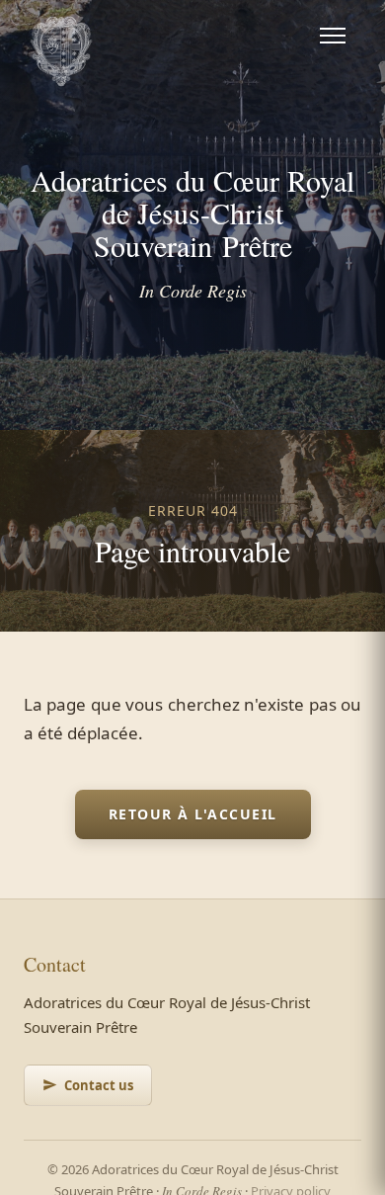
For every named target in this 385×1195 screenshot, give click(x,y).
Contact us (98, 1085)
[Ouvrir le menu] (332, 35)
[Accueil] (61, 35)
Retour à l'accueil (193, 814)
